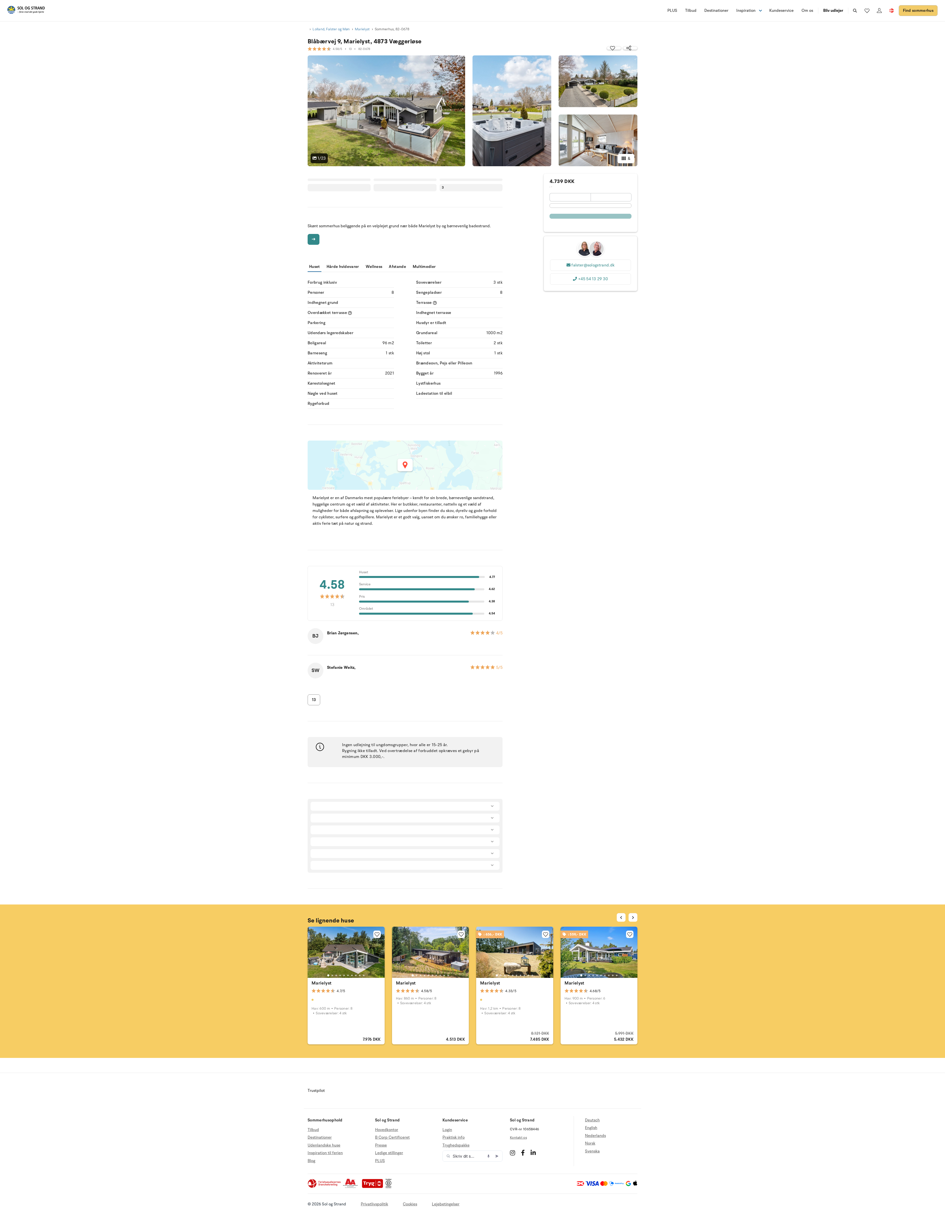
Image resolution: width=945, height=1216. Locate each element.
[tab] (328, 975)
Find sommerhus (918, 10)
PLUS (672, 10)
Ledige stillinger (389, 1153)
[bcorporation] (390, 1187)
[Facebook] (523, 1153)
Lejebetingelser (445, 1204)
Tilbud (690, 10)
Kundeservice (781, 10)
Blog (311, 1161)
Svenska (592, 1151)
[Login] (879, 10)
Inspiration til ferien (325, 1153)
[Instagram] (512, 1153)
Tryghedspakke (456, 1145)
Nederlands (595, 1135)
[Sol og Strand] (26, 11)
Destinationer (716, 10)
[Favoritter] (867, 10)
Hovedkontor (386, 1130)
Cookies (410, 1204)
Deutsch (592, 1120)
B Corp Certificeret (392, 1137)
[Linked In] (533, 1153)
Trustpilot (316, 1090)
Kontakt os (518, 1137)
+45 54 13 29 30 (593, 279)
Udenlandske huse (324, 1145)
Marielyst (362, 29)
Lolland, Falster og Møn (331, 29)
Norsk (590, 1143)
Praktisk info (453, 1137)
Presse (381, 1145)
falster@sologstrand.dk (592, 265)
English (591, 1128)
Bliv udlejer (833, 10)
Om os (807, 10)
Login (447, 1130)
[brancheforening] (325, 1187)
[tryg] (374, 1187)
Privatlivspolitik (374, 1204)
